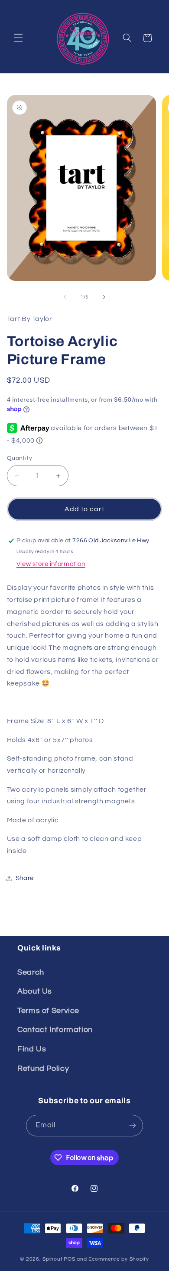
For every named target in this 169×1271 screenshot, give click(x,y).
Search (30, 972)
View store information (50, 564)
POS (69, 1259)
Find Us (31, 1049)
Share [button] (25, 878)
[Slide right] (104, 296)
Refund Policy (43, 1068)
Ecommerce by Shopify (118, 1259)
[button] (18, 38)
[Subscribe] (133, 1125)
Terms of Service (48, 1011)
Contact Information (55, 1030)
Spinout (52, 1259)
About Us (34, 991)
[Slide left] (65, 296)
